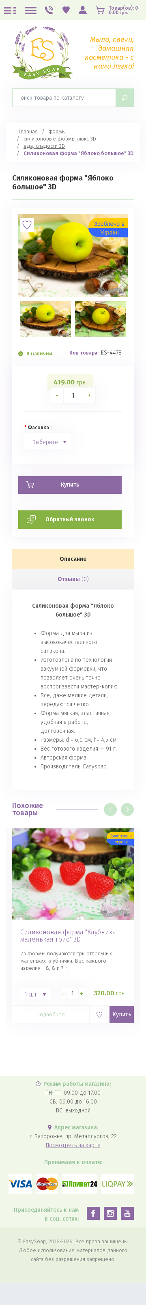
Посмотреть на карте (73, 1145)
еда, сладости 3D (44, 146)
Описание (73, 559)
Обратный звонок (69, 519)
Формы (57, 131)
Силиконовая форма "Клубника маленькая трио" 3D (68, 936)
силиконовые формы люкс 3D (60, 139)
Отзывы (73, 579)
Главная (28, 131)
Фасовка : (40, 427)
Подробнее (50, 1014)
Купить (121, 1014)
